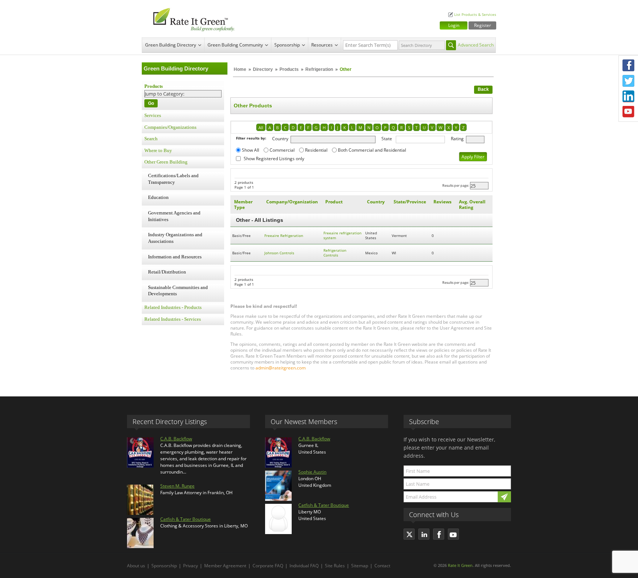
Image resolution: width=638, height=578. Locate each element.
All (260, 127)
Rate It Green (460, 565)
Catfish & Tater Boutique (185, 519)
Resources (322, 45)
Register (482, 25)
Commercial (282, 150)
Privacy (190, 565)
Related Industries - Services (172, 319)
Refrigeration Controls (334, 253)
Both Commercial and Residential (372, 150)
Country (280, 138)
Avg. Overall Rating (472, 204)
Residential (316, 150)
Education (158, 197)
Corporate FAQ (268, 565)
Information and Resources (175, 256)
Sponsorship (287, 45)
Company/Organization (292, 201)
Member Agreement (225, 565)
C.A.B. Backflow (176, 439)
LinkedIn (628, 96)
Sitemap (359, 565)
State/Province (410, 201)
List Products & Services (475, 14)
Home (240, 69)
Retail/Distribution (167, 272)
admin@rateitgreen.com (280, 368)
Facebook (628, 65)
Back (483, 89)
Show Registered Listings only (274, 158)
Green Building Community (235, 45)
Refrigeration (319, 69)
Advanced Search (476, 45)
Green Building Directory (170, 45)
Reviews (442, 201)
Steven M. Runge (177, 486)
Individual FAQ (304, 565)
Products (289, 69)
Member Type (243, 204)
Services (152, 115)
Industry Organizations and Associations (175, 238)
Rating (457, 138)
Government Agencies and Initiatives (174, 216)
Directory (263, 69)
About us (136, 565)
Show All (250, 150)
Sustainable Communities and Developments (178, 291)
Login (453, 25)
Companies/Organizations (170, 127)
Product (334, 201)
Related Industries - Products (173, 307)
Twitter (628, 81)
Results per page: (455, 185)
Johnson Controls (279, 253)
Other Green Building (166, 162)
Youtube (628, 112)
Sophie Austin (312, 472)
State (386, 138)
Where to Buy (158, 150)
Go (151, 103)
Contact (382, 565)
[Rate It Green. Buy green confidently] (190, 19)
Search (151, 138)
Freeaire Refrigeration (283, 235)
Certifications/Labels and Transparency (173, 179)
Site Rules (335, 565)
